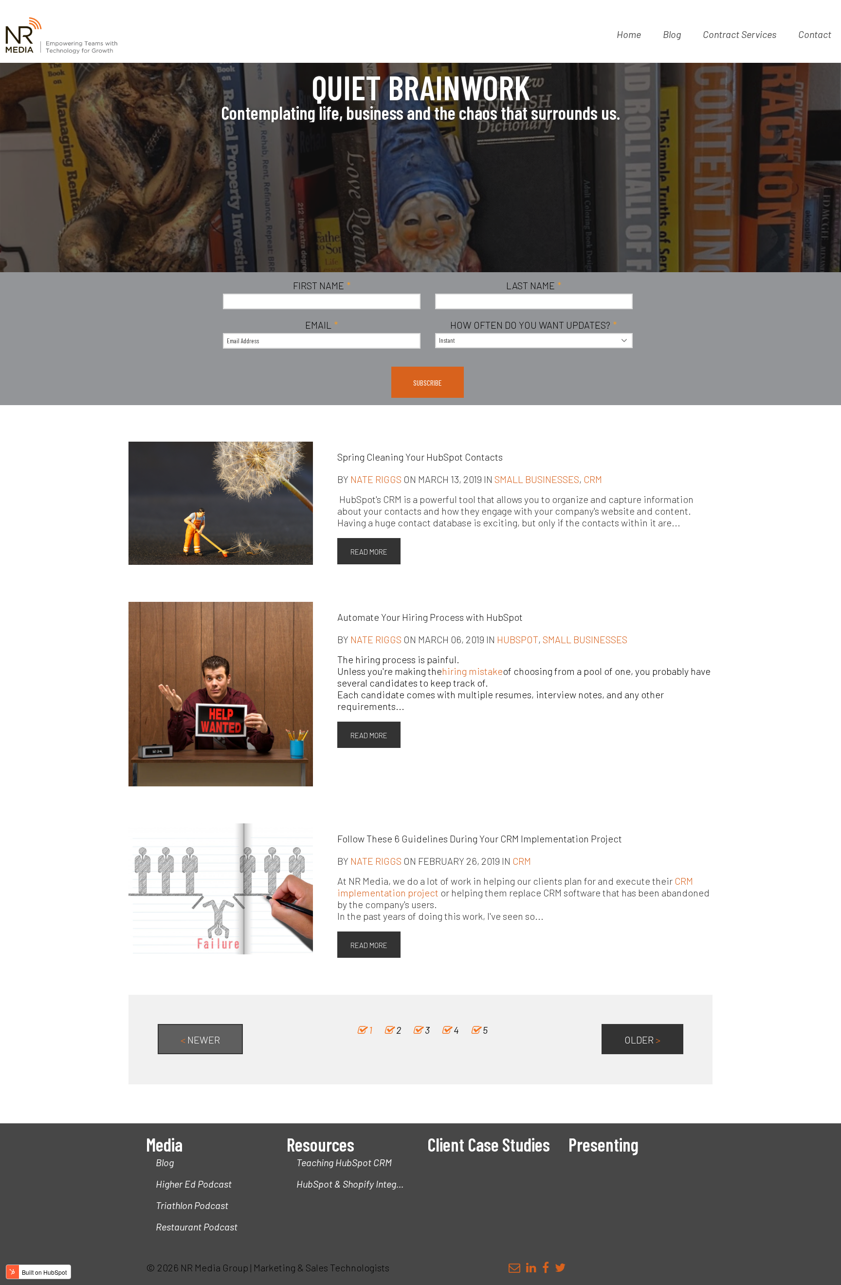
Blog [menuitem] (672, 34)
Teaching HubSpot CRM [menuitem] (344, 1162)
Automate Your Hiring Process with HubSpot (430, 617)
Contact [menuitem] (814, 34)
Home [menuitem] (629, 34)
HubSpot (517, 639)
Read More (368, 551)
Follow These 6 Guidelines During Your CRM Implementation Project (479, 838)
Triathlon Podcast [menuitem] (192, 1205)
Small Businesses (536, 479)
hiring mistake (472, 671)
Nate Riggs (376, 479)
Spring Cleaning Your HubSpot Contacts (420, 457)
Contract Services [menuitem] (739, 34)
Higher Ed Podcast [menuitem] (194, 1184)
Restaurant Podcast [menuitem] (197, 1226)
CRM (593, 479)
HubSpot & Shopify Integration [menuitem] (354, 1184)
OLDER (642, 1039)
